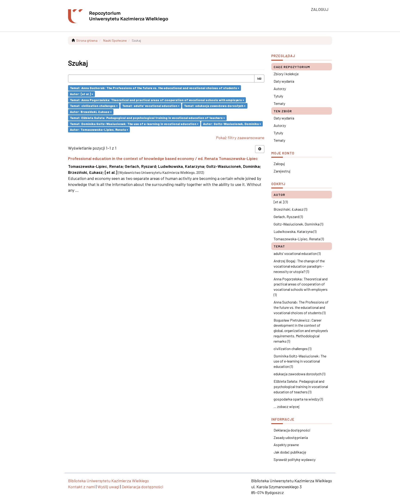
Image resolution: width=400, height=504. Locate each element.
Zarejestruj (282, 171)
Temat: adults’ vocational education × (150, 106)
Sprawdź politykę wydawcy (295, 459)
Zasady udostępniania (291, 437)
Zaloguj (279, 163)
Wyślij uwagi (108, 486)
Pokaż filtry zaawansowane (240, 137)
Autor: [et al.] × (81, 94)
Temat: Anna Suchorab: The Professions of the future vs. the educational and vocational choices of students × (154, 88)
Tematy (279, 103)
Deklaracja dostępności (292, 430)
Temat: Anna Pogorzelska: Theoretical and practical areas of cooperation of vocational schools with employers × (157, 100)
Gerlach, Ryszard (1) (288, 216)
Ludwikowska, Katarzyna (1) (295, 231)
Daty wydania (284, 81)
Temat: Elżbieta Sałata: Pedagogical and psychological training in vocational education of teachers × (147, 118)
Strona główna (86, 40)
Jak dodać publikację (290, 452)
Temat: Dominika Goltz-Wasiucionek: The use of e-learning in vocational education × (134, 123)
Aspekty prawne (286, 444)
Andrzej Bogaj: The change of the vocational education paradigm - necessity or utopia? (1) (299, 266)
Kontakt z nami (81, 486)
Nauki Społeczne (115, 40)
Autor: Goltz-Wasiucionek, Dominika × (232, 123)
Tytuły (278, 96)
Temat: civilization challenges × (94, 106)
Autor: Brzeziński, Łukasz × (91, 112)
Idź (259, 78)
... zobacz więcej (287, 406)
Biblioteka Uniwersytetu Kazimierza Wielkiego (108, 480)
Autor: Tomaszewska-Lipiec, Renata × (99, 129)
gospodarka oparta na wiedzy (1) (298, 399)
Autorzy (280, 88)
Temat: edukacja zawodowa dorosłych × (214, 106)
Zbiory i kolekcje (286, 74)
